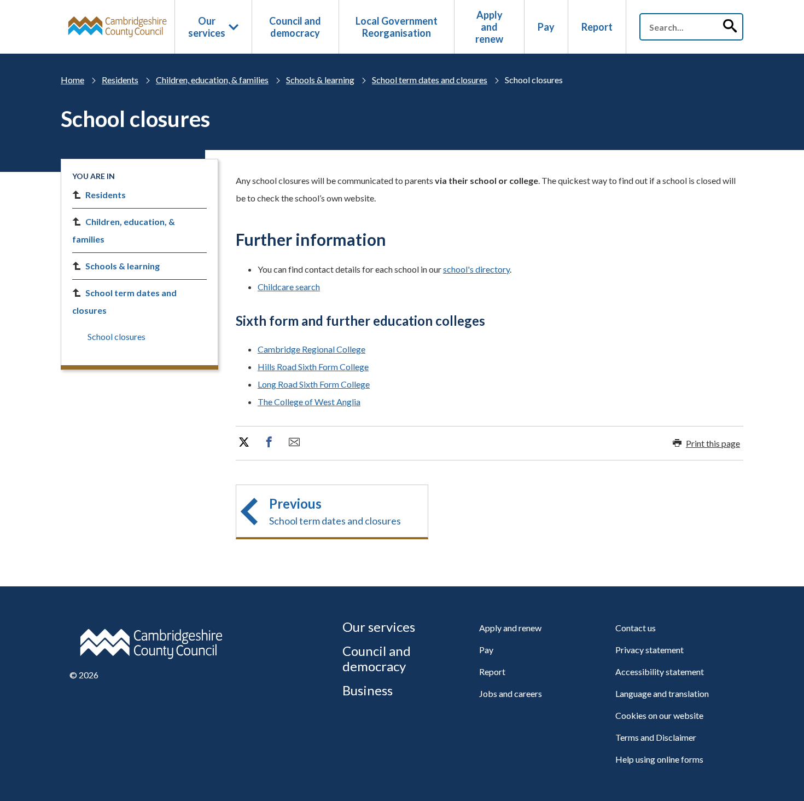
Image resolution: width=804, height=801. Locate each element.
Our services (206, 27)
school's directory (476, 269)
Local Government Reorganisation (397, 27)
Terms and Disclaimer (655, 737)
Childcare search (289, 286)
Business (367, 690)
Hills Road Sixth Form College (313, 366)
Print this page (713, 443)
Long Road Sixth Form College (314, 384)
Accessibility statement (659, 671)
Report (597, 27)
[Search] (729, 27)
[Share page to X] (244, 442)
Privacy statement (649, 649)
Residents (120, 79)
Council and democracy (295, 27)
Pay (546, 27)
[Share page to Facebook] (269, 442)
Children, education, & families (212, 79)
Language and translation (662, 693)
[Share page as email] (294, 442)
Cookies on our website (659, 715)
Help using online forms (659, 759)
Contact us (635, 628)
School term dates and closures (429, 79)
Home (72, 79)
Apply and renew (489, 27)
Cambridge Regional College (311, 349)
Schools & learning (320, 79)
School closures (116, 336)
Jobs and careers (510, 693)
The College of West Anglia (309, 401)
